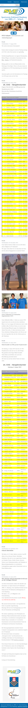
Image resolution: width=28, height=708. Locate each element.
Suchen (17, 5)
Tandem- (7, 60)
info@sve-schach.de (19, 639)
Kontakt (9, 1)
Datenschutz (24, 1)
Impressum (16, 1)
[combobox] (7, 5)
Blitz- (3, 60)
